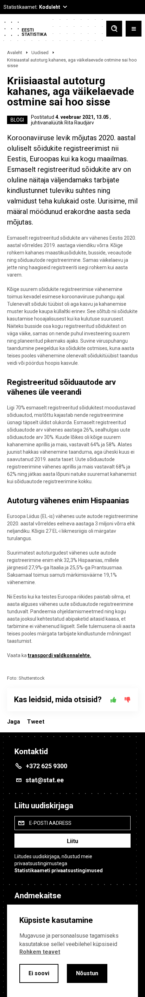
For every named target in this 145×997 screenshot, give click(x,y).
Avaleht (14, 52)
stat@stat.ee (45, 780)
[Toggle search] (114, 29)
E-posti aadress (50, 823)
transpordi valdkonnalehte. (59, 655)
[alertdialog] (72, 951)
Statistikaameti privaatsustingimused (58, 870)
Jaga (13, 721)
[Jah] (113, 700)
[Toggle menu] (133, 29)
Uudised (40, 52)
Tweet (35, 721)
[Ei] (127, 700)
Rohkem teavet (39, 952)
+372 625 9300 (46, 766)
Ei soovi (39, 973)
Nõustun (87, 973)
